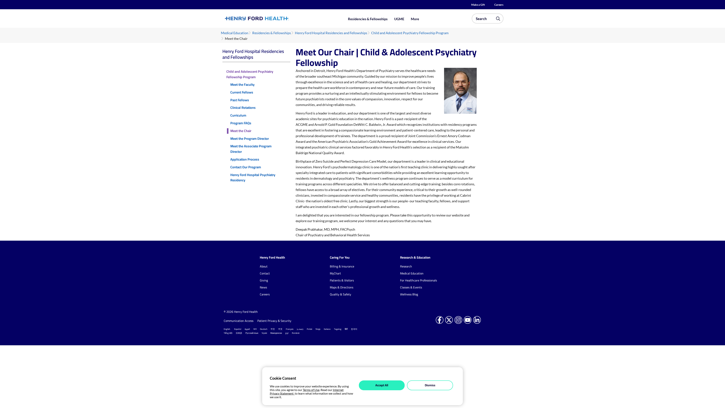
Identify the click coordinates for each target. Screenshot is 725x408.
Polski (309, 329)
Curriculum (238, 115)
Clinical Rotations (243, 107)
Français (289, 329)
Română (295, 333)
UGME (399, 19)
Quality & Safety (340, 294)
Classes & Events (411, 287)
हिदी (346, 329)
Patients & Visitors (342, 280)
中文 (273, 329)
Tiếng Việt (228, 333)
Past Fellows (239, 100)
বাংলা (255, 329)
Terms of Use (311, 390)
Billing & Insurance (342, 266)
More (415, 19)
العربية (247, 329)
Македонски (276, 333)
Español (237, 329)
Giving (264, 280)
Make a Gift (478, 4)
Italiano (327, 329)
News (263, 287)
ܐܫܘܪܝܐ (300, 329)
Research (406, 266)
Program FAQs (240, 123)
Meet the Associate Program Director (250, 149)
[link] (271, 18)
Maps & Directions (341, 287)
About (264, 266)
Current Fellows (241, 92)
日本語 (239, 333)
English (227, 329)
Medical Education (234, 33)
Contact (265, 273)
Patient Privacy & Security (274, 320)
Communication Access (238, 321)
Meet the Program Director (249, 138)
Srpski (264, 333)
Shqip (317, 329)
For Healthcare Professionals (418, 280)
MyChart (335, 273)
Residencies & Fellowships (368, 19)
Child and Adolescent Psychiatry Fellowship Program (410, 33)
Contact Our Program (245, 167)
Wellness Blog (409, 294)
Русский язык (251, 333)
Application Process (244, 159)
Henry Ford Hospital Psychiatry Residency (252, 177)
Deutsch (263, 329)
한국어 (354, 329)
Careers (498, 4)
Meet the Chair (240, 131)
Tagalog (337, 329)
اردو (286, 333)
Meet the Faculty (242, 84)
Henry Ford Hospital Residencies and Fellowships (331, 33)
